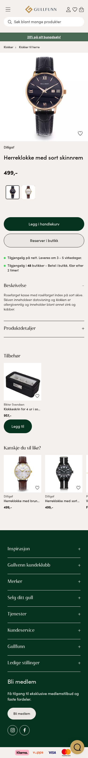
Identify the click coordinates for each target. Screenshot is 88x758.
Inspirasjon (19, 548)
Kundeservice (21, 630)
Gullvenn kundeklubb (29, 565)
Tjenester (17, 614)
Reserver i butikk (44, 240)
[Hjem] (40, 9)
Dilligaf (9, 147)
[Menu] (10, 9)
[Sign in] (68, 9)
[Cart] (81, 9)
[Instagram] (12, 730)
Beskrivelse (15, 285)
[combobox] (44, 21)
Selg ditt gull (20, 597)
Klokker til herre (29, 47)
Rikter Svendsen (14, 404)
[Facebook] (24, 730)
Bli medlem (21, 713)
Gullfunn (16, 646)
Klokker (8, 47)
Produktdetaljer (20, 328)
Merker (15, 581)
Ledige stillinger (24, 662)
